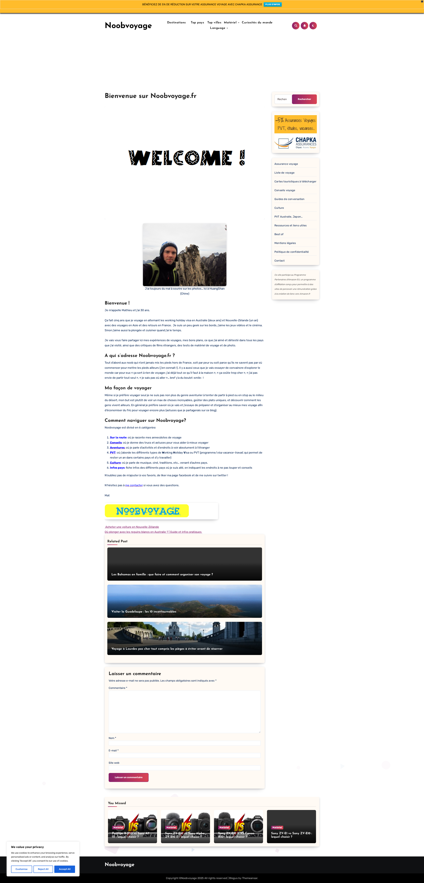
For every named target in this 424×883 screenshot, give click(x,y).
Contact (279, 260)
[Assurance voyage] (295, 131)
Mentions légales (285, 243)
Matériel (231, 22)
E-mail (114, 750)
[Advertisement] (212, 67)
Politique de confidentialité (291, 251)
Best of (278, 234)
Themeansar (249, 878)
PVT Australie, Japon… (288, 216)
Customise (21, 869)
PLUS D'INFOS (272, 4)
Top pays (197, 22)
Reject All (43, 869)
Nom (112, 738)
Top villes (214, 22)
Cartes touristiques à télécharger (295, 181)
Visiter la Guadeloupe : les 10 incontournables (143, 611)
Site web (114, 762)
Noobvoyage (128, 26)
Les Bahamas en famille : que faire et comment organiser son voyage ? (162, 574)
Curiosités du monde (257, 22)
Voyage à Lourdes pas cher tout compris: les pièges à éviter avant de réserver (166, 649)
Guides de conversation (289, 199)
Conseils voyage (284, 190)
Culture (279, 207)
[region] (43, 859)
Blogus (233, 878)
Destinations (176, 22)
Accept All (65, 869)
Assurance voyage (286, 163)
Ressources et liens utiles (290, 225)
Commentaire (118, 688)
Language (218, 28)
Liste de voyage (284, 172)
